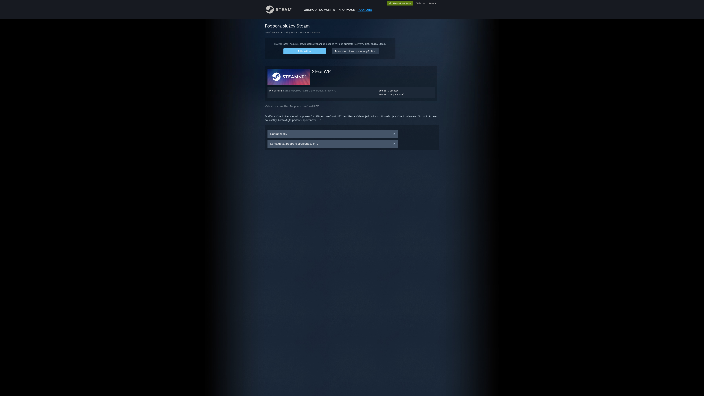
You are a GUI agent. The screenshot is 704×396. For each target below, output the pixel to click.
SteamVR (304, 32)
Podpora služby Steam (287, 26)
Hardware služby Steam (285, 32)
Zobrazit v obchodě (389, 90)
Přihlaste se (275, 90)
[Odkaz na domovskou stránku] (279, 12)
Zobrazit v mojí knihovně (391, 94)
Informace (346, 10)
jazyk (431, 3)
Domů (268, 32)
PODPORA (365, 10)
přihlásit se (420, 3)
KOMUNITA (327, 10)
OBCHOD (310, 10)
